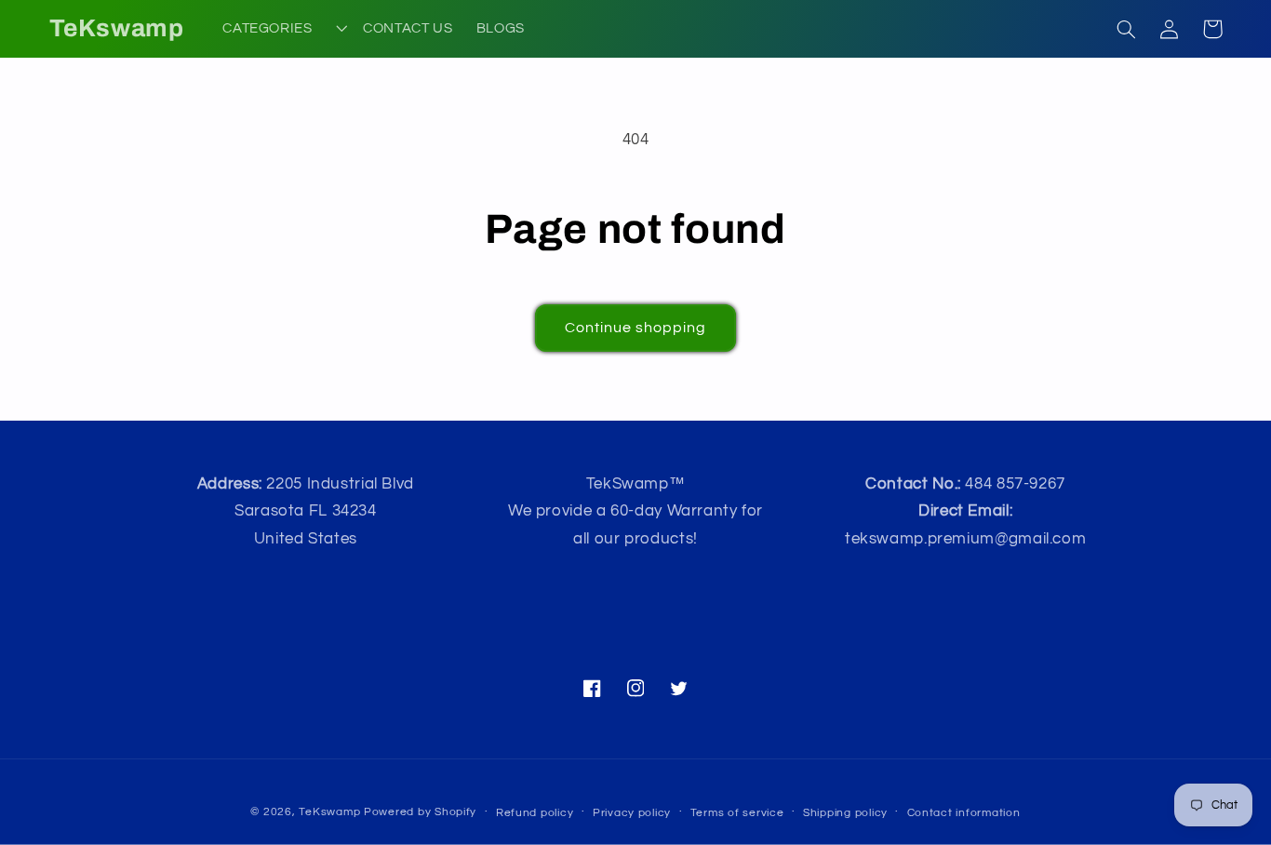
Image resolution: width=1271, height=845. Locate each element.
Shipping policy (845, 813)
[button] (1126, 28)
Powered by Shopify (420, 812)
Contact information (964, 813)
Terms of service (737, 813)
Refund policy (535, 813)
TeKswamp (329, 812)
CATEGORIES (267, 28)
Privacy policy (632, 813)
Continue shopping (636, 327)
